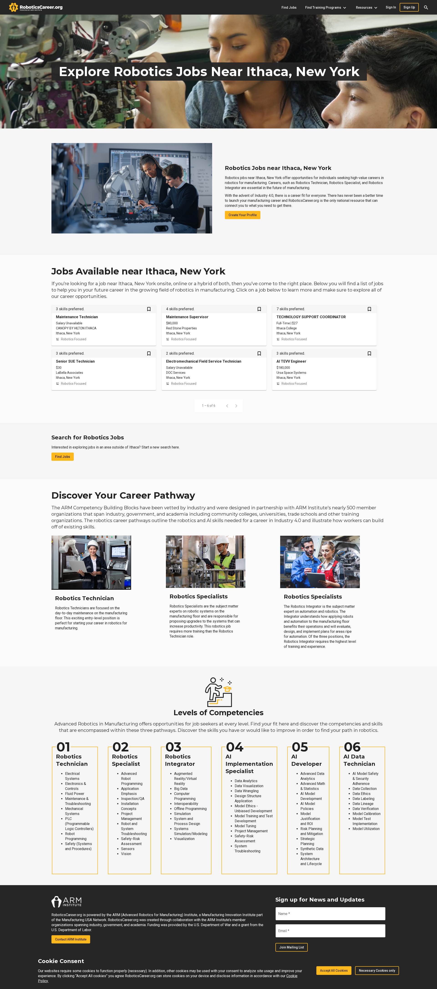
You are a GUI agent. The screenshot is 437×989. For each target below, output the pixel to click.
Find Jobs (62, 457)
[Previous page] (227, 405)
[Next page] (236, 405)
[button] (426, 7)
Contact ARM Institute (70, 939)
